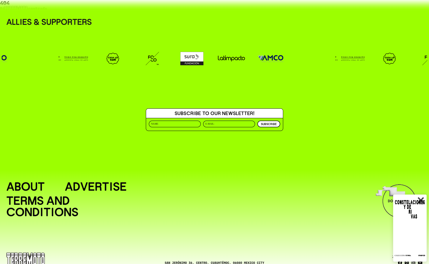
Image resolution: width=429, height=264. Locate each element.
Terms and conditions (42, 206)
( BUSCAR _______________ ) (377, 7)
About (25, 186)
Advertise (96, 186)
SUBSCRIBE (269, 124)
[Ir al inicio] (16, 9)
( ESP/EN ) (413, 7)
